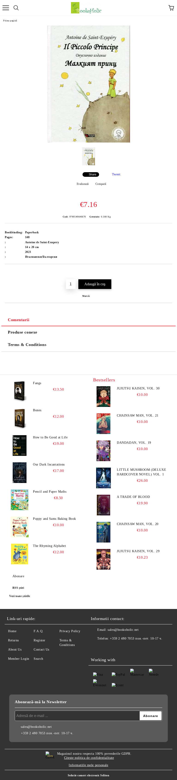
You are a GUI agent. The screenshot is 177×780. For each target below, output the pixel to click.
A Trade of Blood (133, 497)
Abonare (18, 576)
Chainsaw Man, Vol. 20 (138, 524)
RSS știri (18, 587)
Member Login (18, 658)
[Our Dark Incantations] (19, 472)
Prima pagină (10, 20)
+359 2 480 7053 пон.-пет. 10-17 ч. (136, 638)
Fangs (37, 383)
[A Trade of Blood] (103, 505)
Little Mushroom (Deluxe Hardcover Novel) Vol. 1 (141, 472)
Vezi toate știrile (19, 596)
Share (92, 174)
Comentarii (19, 319)
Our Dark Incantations (49, 464)
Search (38, 658)
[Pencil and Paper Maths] (19, 499)
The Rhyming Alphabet (49, 546)
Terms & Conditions (27, 344)
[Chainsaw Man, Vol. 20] (103, 532)
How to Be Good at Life (50, 437)
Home (12, 631)
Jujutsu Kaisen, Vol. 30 (138, 388)
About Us (14, 649)
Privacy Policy (69, 631)
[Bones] (19, 418)
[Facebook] (96, 647)
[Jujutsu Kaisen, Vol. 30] (103, 396)
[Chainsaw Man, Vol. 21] (103, 423)
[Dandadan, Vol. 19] (103, 450)
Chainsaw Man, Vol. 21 (138, 415)
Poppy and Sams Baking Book (54, 518)
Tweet (116, 174)
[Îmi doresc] (168, 272)
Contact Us (41, 649)
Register (39, 640)
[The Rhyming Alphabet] (19, 554)
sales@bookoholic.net (123, 629)
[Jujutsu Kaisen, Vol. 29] (103, 559)
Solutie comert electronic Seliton (88, 775)
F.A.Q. (38, 631)
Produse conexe (22, 332)
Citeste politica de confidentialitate (89, 758)
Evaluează (83, 184)
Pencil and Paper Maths (49, 491)
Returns (13, 640)
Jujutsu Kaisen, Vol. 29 (138, 551)
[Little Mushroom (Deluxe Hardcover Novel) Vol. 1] (103, 478)
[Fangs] (19, 391)
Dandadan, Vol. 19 (134, 442)
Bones (37, 410)
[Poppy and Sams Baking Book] (19, 527)
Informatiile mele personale (88, 765)
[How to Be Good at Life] (19, 445)
